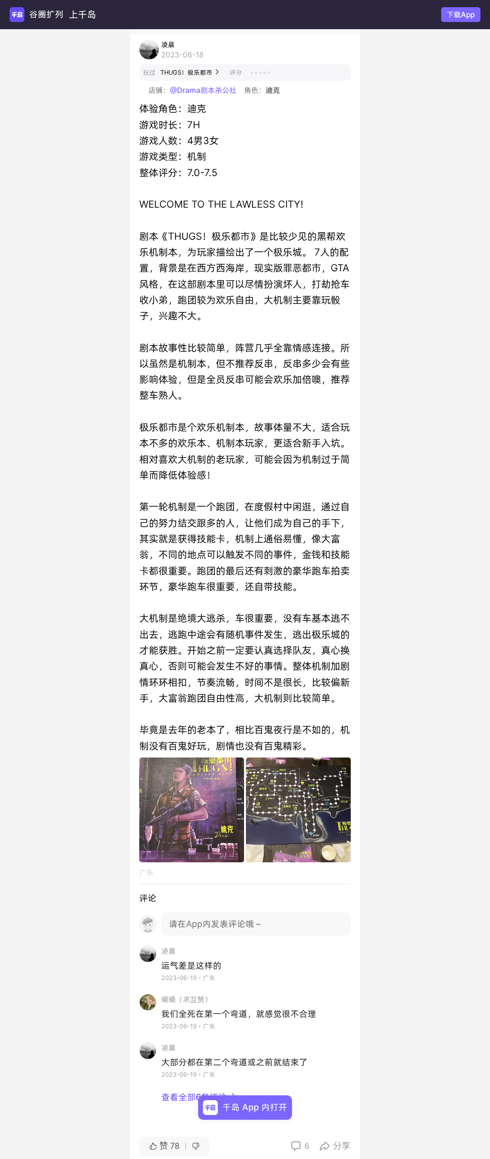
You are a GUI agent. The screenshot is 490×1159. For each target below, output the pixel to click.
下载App (460, 14)
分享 (335, 1146)
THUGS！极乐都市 (190, 72)
